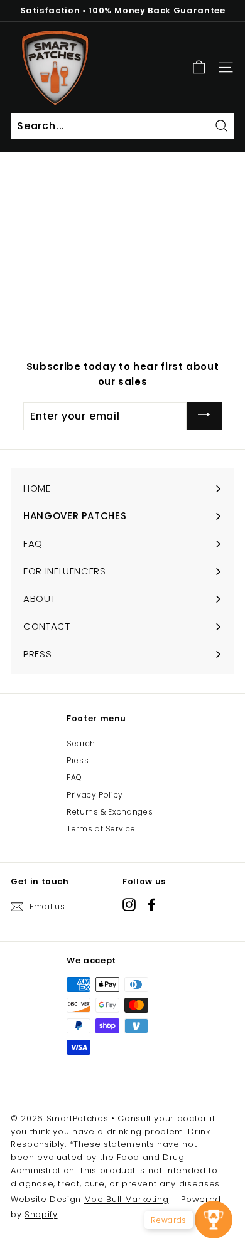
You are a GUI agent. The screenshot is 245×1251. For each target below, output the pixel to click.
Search (81, 743)
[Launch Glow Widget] (213, 1219)
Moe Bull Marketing (126, 1199)
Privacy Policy (95, 794)
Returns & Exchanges (110, 811)
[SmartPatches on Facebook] (151, 904)
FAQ (74, 777)
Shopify (41, 1214)
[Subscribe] (204, 416)
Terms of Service (101, 828)
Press (78, 760)
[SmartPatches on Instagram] (129, 904)
